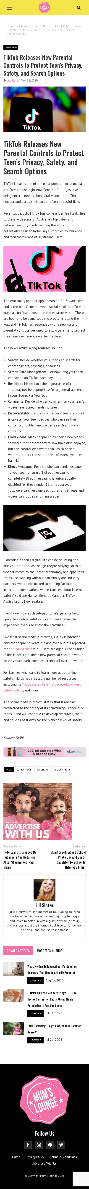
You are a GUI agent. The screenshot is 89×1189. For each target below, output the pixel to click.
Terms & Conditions (63, 1157)
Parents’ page (52, 684)
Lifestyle (35, 980)
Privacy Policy (35, 1157)
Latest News (11, 47)
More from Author (49, 950)
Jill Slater (13, 80)
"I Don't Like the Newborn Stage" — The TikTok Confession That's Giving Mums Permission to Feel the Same (51, 999)
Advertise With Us (44, 1164)
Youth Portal (31, 684)
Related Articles (18, 950)
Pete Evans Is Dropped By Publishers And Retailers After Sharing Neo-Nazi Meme (19, 859)
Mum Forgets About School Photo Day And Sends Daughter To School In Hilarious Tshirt (68, 859)
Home (16, 1157)
